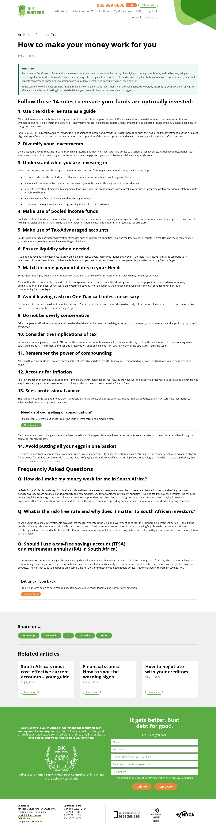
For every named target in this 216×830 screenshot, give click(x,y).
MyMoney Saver (124, 11)
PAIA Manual (24, 818)
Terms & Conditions (182, 778)
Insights (151, 11)
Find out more (31, 425)
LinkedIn (85, 635)
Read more (29, 692)
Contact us (151, 17)
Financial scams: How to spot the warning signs (101, 671)
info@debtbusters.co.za (29, 815)
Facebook (51, 635)
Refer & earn (103, 11)
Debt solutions (83, 11)
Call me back (148, 5)
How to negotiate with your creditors (166, 669)
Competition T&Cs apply (30, 821)
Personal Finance (49, 34)
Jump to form (31, 594)
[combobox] (108, 473)
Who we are (62, 11)
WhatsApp (29, 635)
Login (131, 5)
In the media (134, 17)
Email (104, 635)
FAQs (139, 11)
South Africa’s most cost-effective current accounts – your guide (45, 671)
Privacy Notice (157, 778)
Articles (24, 34)
